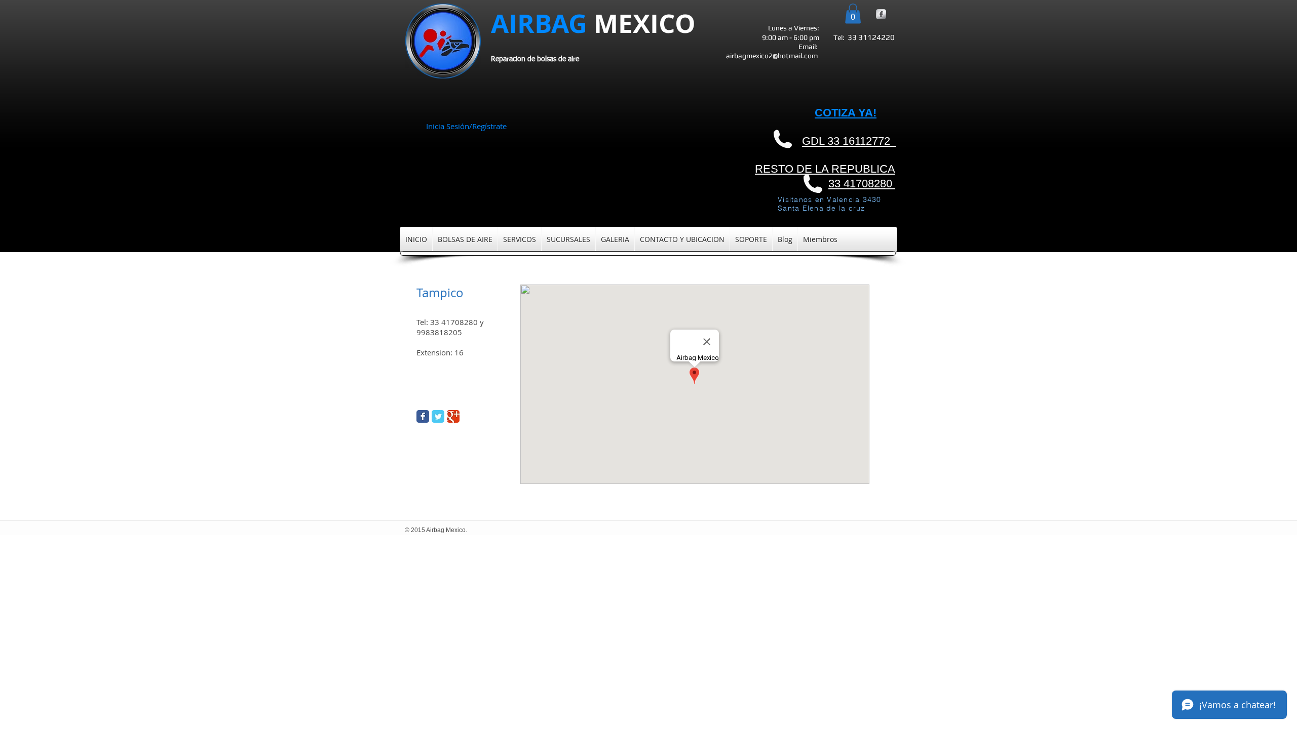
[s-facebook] (881, 14)
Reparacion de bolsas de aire (535, 59)
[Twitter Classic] (438, 416)
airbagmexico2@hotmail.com (772, 56)
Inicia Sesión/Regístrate (466, 126)
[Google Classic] (453, 416)
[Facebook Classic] (422, 416)
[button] (853, 13)
